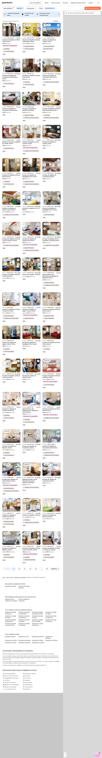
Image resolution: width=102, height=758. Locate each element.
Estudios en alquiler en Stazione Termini (37, 612)
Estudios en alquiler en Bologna (37, 624)
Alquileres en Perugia (11, 640)
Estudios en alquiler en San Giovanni (10, 624)
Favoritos (65, 3)
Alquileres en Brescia (24, 642)
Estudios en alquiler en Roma (24, 587)
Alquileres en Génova (51, 640)
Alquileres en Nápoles (25, 640)
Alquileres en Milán (10, 636)
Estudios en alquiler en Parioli (10, 616)
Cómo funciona (55, 3)
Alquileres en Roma (10, 586)
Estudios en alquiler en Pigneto (24, 620)
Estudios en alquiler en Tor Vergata (37, 620)
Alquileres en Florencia (49, 637)
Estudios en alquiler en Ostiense (24, 624)
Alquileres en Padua (37, 640)
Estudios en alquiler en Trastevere (24, 616)
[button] (91, 2)
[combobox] (82, 13)
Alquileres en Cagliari (38, 642)
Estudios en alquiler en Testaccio (50, 616)
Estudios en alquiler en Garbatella (24, 612)
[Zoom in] (65, 753)
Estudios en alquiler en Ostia (37, 616)
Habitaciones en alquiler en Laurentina (11, 599)
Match (47, 3)
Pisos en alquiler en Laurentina (24, 599)
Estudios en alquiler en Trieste (50, 612)
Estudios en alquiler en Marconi (10, 612)
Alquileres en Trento (10, 642)
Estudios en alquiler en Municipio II (10, 620)
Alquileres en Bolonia (38, 636)
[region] (82, 384)
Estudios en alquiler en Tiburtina (50, 620)
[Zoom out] (65, 756)
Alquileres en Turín (24, 636)
